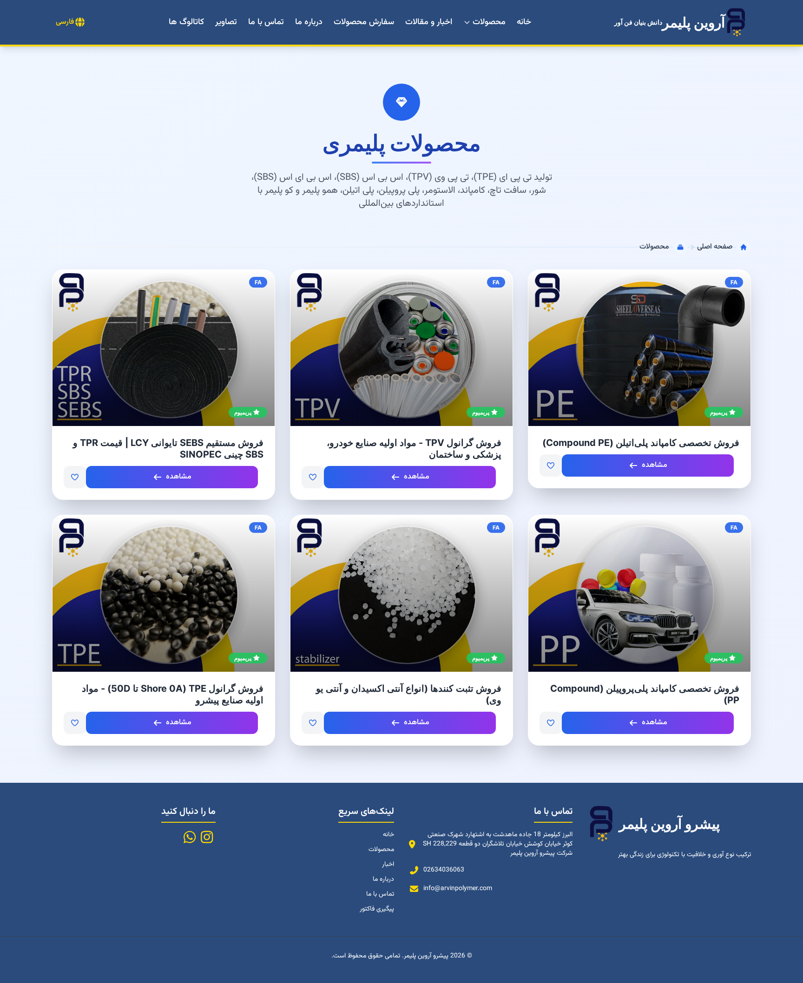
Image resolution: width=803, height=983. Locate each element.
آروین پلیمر (669, 22)
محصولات (489, 22)
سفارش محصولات (364, 22)
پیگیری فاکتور (377, 909)
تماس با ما (266, 22)
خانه (524, 22)
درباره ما (309, 22)
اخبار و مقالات (428, 22)
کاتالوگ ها (186, 22)
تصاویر (226, 22)
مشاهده (654, 465)
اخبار (388, 864)
